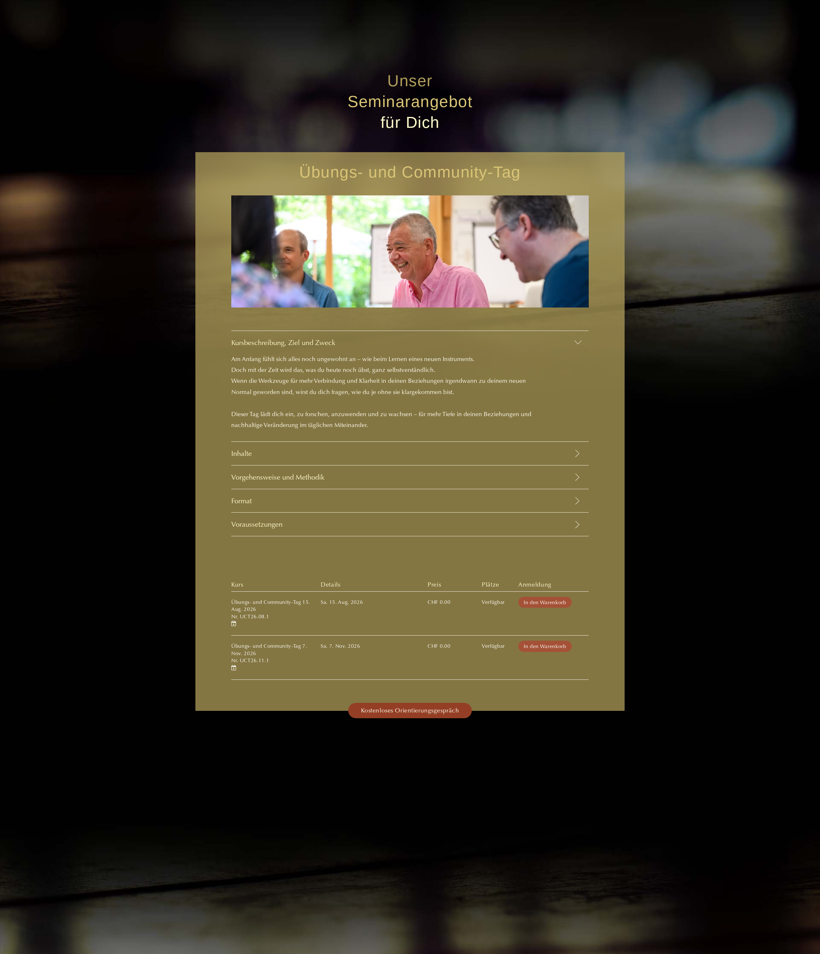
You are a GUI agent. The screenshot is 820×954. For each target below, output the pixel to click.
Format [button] (241, 501)
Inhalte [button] (241, 454)
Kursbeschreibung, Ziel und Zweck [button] (283, 343)
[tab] (410, 386)
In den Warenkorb (545, 602)
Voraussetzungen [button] (257, 525)
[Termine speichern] (234, 624)
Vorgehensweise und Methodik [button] (277, 477)
